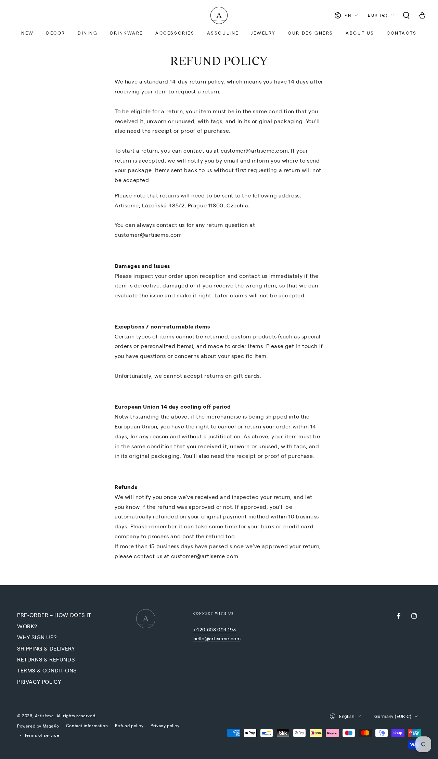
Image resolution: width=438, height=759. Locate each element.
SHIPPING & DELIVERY (46, 648)
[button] (406, 15)
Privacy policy (165, 725)
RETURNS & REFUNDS (46, 659)
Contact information (87, 725)
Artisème (44, 715)
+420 (200, 629)
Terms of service (42, 735)
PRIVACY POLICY (39, 681)
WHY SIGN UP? (36, 637)
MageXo (51, 726)
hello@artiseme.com (217, 638)
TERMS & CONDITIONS (47, 670)
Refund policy (129, 725)
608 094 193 (221, 629)
